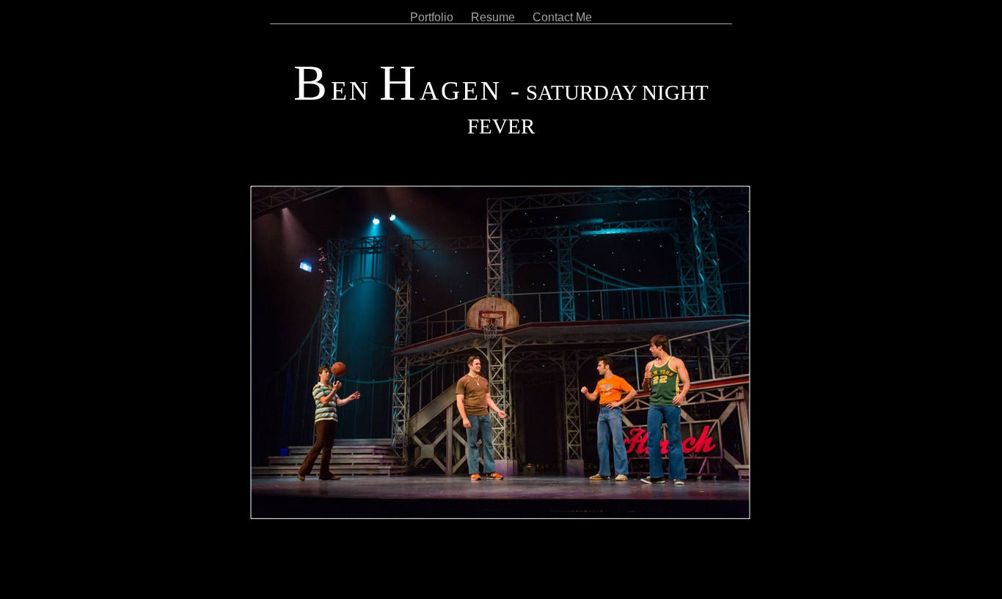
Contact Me (562, 17)
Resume (494, 17)
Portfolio (433, 17)
